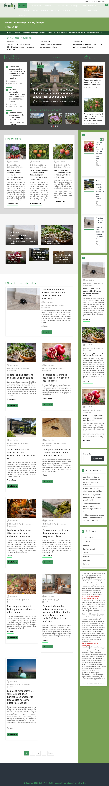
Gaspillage (24, 10)
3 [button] (55, 126)
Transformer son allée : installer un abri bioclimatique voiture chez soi (39, 255)
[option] (43, 32)
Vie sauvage (91, 10)
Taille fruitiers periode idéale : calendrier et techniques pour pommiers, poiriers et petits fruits (39, 175)
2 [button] (53, 126)
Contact (23, 15)
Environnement (89, 6)
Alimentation (35, 6)
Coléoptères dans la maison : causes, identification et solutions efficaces (63, 258)
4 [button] (57, 126)
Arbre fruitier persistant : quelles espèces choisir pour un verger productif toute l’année (93, 117)
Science (66, 10)
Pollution (55, 10)
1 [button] (51, 126)
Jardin (35, 10)
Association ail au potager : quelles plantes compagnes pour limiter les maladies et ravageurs (55, 123)
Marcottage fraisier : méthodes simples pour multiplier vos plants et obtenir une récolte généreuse (15, 175)
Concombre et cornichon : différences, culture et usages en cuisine (55, 533)
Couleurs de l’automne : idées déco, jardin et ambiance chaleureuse (93, 82)
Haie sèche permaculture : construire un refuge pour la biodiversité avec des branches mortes (17, 95)
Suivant (50, 753)
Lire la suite (47, 332)
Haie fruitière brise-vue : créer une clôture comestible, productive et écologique (62, 173)
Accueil (22, 6)
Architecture (62, 6)
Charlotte (41, 100)
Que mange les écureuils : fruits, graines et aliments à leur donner (20, 609)
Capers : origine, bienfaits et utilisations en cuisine (88, 33)
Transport (77, 10)
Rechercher (87, 454)
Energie (75, 6)
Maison (44, 10)
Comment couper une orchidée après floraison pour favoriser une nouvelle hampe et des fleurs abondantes (16, 120)
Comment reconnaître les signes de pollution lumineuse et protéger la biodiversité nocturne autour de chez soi (20, 697)
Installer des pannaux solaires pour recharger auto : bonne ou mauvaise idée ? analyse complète (17, 72)
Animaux (49, 6)
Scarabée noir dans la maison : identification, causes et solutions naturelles (43, 33)
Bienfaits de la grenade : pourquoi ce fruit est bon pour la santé (15, 258)
